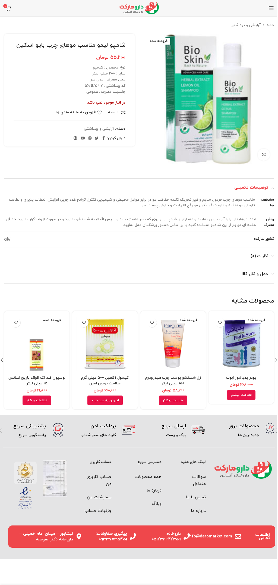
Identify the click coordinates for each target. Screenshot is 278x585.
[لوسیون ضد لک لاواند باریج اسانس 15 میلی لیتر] (36, 343)
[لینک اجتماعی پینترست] (75, 138)
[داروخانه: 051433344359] (187, 536)
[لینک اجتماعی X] (96, 138)
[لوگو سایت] (139, 7)
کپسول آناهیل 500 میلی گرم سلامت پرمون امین (105, 380)
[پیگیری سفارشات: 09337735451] (133, 536)
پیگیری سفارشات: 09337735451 (111, 536)
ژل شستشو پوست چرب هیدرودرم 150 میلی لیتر (173, 380)
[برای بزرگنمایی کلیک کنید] (264, 155)
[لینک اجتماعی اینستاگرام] (90, 138)
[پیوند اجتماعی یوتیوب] (83, 138)
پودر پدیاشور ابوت (241, 377)
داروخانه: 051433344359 (166, 536)
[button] (105, 400)
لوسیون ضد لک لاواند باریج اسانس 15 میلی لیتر (36, 380)
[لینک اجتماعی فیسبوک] (103, 138)
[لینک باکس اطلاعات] (244, 430)
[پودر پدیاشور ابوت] (241, 343)
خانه (270, 25)
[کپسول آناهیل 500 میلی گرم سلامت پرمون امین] (105, 343)
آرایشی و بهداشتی (245, 25)
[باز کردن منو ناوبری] (271, 8)
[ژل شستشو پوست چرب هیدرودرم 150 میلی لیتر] (173, 343)
